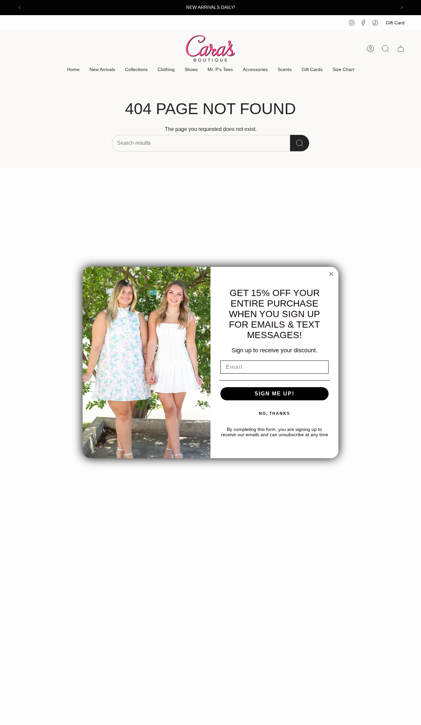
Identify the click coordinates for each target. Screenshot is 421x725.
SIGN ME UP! (274, 393)
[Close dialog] (331, 274)
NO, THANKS (274, 413)
